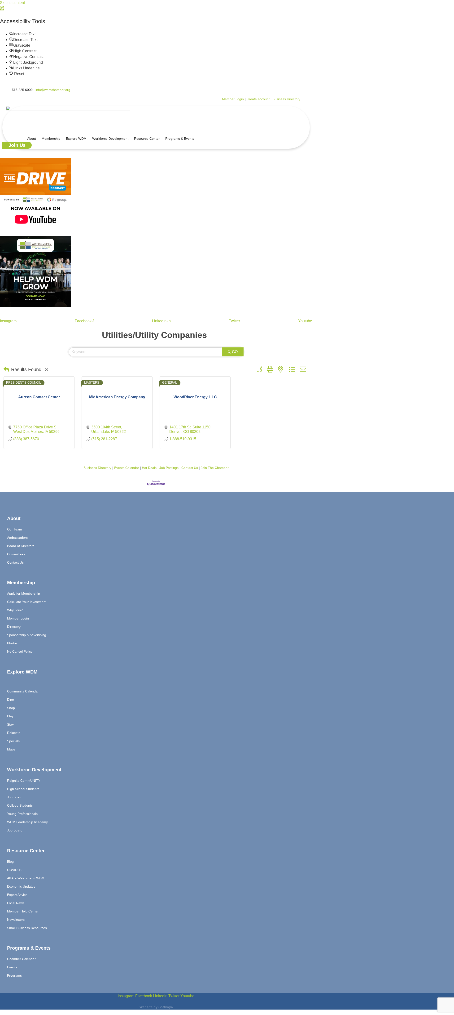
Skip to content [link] (12, 3)
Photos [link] (12, 643)
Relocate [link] (13, 733)
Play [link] (10, 716)
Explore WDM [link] (76, 138)
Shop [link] (11, 708)
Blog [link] (10, 861)
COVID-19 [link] (14, 870)
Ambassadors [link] (17, 537)
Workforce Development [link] (110, 138)
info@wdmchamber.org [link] (52, 90)
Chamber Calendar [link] (21, 959)
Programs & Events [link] (179, 138)
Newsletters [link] (16, 919)
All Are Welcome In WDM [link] (25, 878)
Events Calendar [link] (126, 468)
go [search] (235, 352)
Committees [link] (16, 554)
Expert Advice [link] (17, 895)
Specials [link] (13, 741)
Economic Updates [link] (21, 886)
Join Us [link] (17, 145)
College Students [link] (20, 805)
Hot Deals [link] (149, 468)
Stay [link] (10, 724)
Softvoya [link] (165, 1007)
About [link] (31, 138)
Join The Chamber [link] (215, 468)
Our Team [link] (14, 529)
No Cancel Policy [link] (19, 651)
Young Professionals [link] (22, 814)
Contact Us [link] (189, 468)
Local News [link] (15, 903)
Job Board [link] (14, 797)
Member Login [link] (233, 99)
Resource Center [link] (147, 138)
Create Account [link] (259, 99)
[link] (2, 8)
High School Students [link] (23, 789)
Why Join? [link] (15, 610)
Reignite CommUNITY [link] (23, 780)
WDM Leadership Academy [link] (27, 822)
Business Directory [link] (286, 99)
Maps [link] (11, 749)
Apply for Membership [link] (23, 593)
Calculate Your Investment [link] (26, 602)
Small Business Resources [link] (27, 928)
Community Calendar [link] (23, 691)
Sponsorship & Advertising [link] (26, 635)
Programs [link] (14, 975)
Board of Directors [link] (20, 546)
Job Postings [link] (169, 468)
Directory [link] (14, 627)
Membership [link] (51, 138)
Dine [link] (10, 699)
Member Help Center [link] (23, 911)
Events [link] (12, 967)
